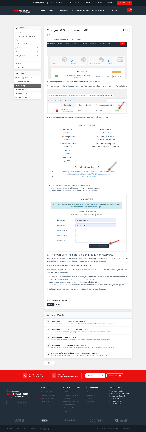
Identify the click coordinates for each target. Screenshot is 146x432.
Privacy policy (44, 429)
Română (99, 3)
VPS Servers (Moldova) (71, 392)
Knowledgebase (82, 10)
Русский (87, 3)
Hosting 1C (67, 411)
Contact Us (112, 10)
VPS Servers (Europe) (71, 401)
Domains (90, 392)
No (58, 304)
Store (51, 10)
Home (43, 10)
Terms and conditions (30, 429)
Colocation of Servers (71, 408)
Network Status (98, 10)
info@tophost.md (39, 3)
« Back (49, 363)
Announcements (66, 10)
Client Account (125, 3)
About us (90, 398)
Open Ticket (22, 97)
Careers (17, 429)
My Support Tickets (24, 78)
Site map (9, 429)
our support (61, 282)
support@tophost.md (68, 376)
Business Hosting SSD (48, 395)
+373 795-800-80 (57, 3)
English (110, 3)
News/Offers (91, 401)
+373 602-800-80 (73, 3)
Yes (51, 304)
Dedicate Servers (69, 405)
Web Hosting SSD (47, 392)
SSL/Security (91, 395)
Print (126, 30)
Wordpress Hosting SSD (49, 398)
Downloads (21, 89)
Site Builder (45, 401)
